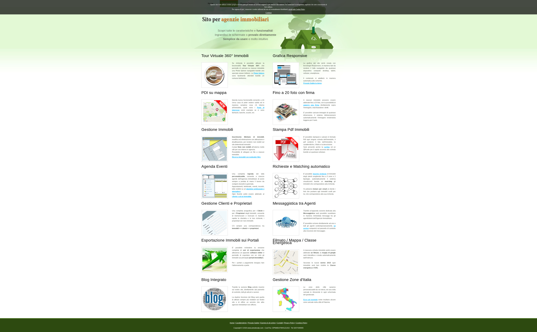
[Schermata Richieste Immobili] (286, 186)
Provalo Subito (253, 323)
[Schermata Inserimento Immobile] (214, 149)
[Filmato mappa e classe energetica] (286, 262)
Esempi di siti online (268, 323)
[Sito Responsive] (286, 75)
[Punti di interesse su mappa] (214, 112)
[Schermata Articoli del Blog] (214, 299)
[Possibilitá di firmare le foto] (286, 112)
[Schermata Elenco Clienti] (214, 223)
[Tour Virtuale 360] (214, 75)
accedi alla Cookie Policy (296, 9)
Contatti (280, 323)
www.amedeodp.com (255, 328)
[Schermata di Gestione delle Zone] (286, 299)
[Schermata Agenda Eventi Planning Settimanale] (214, 186)
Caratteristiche (241, 323)
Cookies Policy (301, 323)
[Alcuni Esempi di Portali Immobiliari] (214, 259)
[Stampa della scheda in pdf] (286, 149)
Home (232, 323)
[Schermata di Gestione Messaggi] (286, 223)
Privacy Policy (289, 323)
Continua (269, 13)
